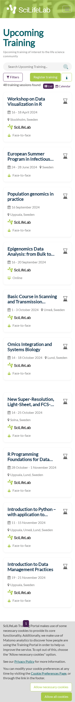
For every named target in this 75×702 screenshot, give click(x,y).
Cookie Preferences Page (48, 673)
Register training (45, 77)
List (49, 86)
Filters (14, 77)
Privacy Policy (24, 661)
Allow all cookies (56, 696)
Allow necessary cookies (51, 687)
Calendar (64, 86)
